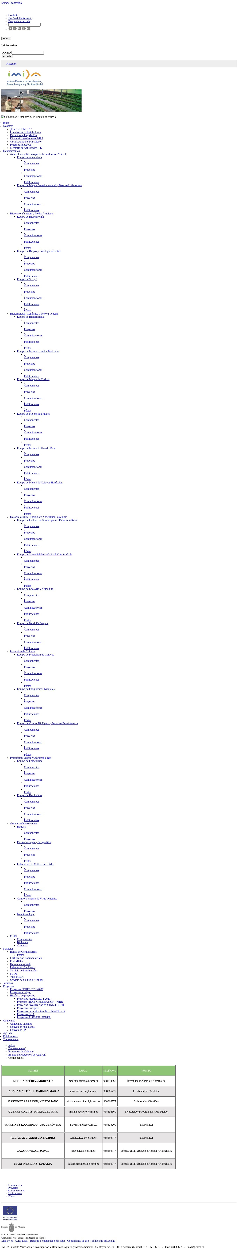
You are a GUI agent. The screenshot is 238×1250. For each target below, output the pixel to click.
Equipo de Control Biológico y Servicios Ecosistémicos (47, 723)
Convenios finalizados (22, 1026)
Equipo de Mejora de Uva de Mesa (36, 448)
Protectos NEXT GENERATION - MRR (40, 1001)
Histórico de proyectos (22, 995)
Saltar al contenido (11, 2)
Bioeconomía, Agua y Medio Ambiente (31, 213)
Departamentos (11, 150)
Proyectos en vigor (20, 992)
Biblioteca (22, 942)
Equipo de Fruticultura (29, 760)
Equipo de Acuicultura (29, 157)
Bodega (21, 826)
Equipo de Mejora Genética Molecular (38, 351)
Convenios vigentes (21, 1023)
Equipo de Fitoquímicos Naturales (36, 688)
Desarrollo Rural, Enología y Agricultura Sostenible (38, 516)
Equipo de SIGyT (27, 279)
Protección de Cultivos (22, 651)
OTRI (13, 936)
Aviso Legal (21, 1240)
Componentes (31, 163)
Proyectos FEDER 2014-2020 (33, 998)
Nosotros (8, 125)
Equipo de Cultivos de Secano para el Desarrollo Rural (47, 520)
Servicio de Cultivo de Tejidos (26, 979)
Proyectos (29, 169)
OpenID (6, 52)
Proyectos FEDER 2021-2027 (26, 989)
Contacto (22, 945)
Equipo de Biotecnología (30, 316)
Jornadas (8, 983)
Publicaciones (31, 182)
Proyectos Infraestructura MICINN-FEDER (41, 1011)
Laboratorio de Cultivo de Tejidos (35, 864)
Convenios (9, 1020)
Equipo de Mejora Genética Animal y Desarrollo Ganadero (49, 185)
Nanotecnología (25, 914)
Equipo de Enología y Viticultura (35, 588)
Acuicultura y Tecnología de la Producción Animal (38, 154)
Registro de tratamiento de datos (47, 1240)
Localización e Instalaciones (25, 132)
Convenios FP (18, 1029)
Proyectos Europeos (28, 1008)
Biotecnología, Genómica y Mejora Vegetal (34, 313)
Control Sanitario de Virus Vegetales (37, 898)
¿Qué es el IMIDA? (21, 129)
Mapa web (7, 1240)
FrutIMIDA (16, 961)
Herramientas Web (20, 964)
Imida (11, 1045)
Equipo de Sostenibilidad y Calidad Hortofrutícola (44, 554)
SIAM (13, 973)
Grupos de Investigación (23, 823)
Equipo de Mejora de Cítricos (33, 379)
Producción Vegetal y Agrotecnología (30, 757)
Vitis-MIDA (17, 976)
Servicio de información (23, 970)
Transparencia (10, 1039)
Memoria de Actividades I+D (26, 147)
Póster (27, 247)
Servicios (8, 948)
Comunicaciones (33, 175)
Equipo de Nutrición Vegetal (32, 623)
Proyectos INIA (25, 1014)
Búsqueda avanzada (19, 21)
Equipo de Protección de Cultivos (35, 654)
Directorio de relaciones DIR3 (26, 138)
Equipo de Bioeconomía (30, 216)
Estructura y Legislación (23, 135)
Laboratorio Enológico (22, 967)
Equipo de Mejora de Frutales (33, 413)
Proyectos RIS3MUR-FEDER (34, 1017)
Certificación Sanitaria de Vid (26, 957)
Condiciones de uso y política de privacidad (91, 1240)
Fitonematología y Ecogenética (34, 842)
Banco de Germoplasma (23, 951)
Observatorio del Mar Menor (26, 141)
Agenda (7, 1033)
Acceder (7, 56)
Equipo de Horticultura (29, 795)
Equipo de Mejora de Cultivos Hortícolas (39, 482)
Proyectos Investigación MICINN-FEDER (40, 1004)
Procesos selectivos (20, 144)
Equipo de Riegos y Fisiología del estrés (39, 251)
